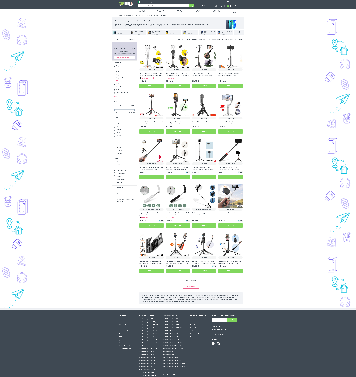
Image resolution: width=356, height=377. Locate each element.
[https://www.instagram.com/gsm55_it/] (218, 343)
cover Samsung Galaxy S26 (147, 328)
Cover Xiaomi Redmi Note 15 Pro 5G (174, 363)
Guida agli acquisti (124, 346)
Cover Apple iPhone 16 (170, 315)
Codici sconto (123, 334)
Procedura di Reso (124, 331)
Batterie (192, 325)
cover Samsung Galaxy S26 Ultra (149, 334)
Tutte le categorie (125, 11)
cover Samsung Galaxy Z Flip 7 (148, 322)
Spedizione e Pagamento (126, 340)
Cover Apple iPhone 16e (170, 318)
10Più (115, 96)
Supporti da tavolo (122, 78)
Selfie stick (164, 15)
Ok (232, 319)
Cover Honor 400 (168, 372)
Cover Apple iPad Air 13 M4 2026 (173, 348)
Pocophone (148, 15)
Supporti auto (120, 75)
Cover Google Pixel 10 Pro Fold (148, 372)
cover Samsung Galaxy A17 (147, 366)
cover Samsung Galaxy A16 (147, 369)
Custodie (193, 322)
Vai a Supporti (120, 69)
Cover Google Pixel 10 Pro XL (147, 375)
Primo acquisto (123, 328)
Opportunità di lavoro (125, 349)
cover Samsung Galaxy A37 (147, 360)
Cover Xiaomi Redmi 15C (170, 357)
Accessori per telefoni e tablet (128, 15)
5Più (115, 138)
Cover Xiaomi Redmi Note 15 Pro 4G (174, 366)
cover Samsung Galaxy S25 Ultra (149, 343)
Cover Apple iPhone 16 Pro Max (172, 327)
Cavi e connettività (196, 334)
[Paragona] (157, 46)
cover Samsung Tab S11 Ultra (147, 319)
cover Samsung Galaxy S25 (147, 337)
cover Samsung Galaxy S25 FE (148, 349)
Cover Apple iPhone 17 (170, 330)
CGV (120, 337)
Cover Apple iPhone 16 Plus (171, 321)
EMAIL (154, 2)
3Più (117, 81)
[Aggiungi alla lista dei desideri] (160, 46)
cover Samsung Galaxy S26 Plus (148, 331)
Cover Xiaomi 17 (168, 351)
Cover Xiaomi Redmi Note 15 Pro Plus (174, 369)
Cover (192, 319)
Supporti (156, 15)
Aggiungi (151, 86)
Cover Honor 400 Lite (170, 375)
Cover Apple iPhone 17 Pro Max (172, 342)
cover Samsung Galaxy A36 (147, 357)
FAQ (120, 319)
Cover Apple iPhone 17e (170, 333)
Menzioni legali (123, 343)
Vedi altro (191, 286)
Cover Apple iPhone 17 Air (171, 336)
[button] (151, 78)
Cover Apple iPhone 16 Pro (171, 324)
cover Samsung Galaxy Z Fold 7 (148, 325)
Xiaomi (141, 15)
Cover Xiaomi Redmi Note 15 (172, 360)
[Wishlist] (221, 6)
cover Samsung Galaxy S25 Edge (149, 346)
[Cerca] (191, 5)
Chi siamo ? (122, 325)
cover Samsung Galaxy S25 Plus (148, 340)
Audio (192, 331)
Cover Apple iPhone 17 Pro (171, 339)
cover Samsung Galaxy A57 (147, 354)
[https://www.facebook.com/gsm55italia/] (213, 343)
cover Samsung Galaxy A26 (147, 363)
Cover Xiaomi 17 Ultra (169, 354)
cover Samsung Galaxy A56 (147, 351)
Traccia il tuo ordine (125, 322)
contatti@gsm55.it (220, 329)
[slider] (114, 110)
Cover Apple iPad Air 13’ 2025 (172, 345)
